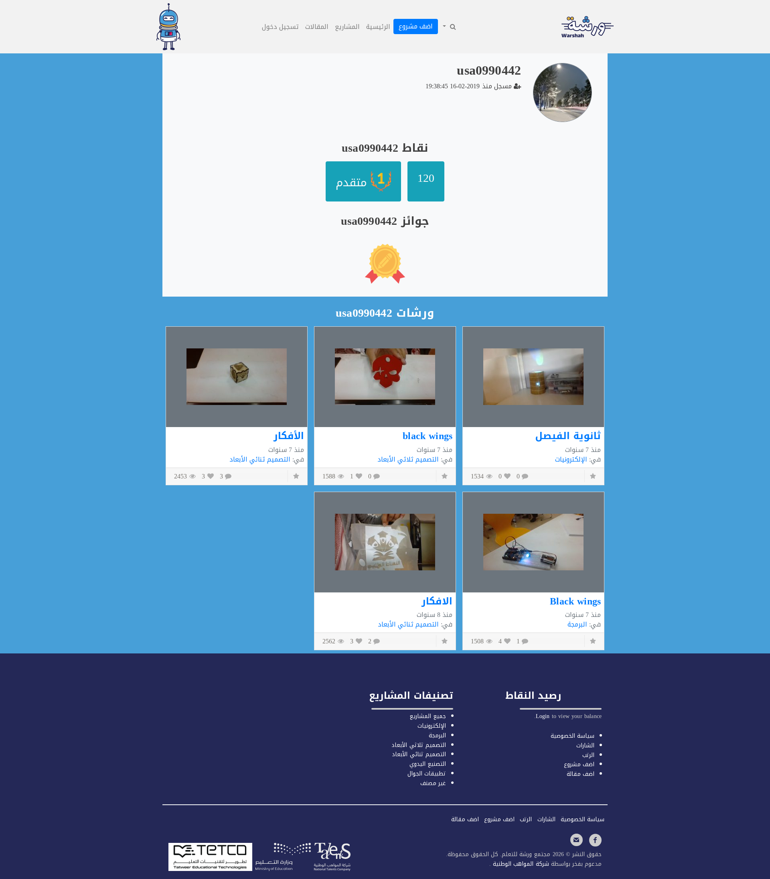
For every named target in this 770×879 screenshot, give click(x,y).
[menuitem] (449, 27)
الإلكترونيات (571, 459)
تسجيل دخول (280, 26)
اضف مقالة (580, 774)
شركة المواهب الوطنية (520, 864)
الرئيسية (378, 26)
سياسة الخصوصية (572, 735)
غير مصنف (433, 783)
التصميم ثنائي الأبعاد (259, 459)
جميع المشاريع (427, 716)
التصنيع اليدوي (427, 764)
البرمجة (577, 624)
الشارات (585, 745)
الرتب (588, 755)
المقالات (316, 26)
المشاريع (347, 26)
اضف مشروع (416, 26)
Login (543, 716)
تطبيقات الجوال (426, 773)
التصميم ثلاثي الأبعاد (408, 459)
